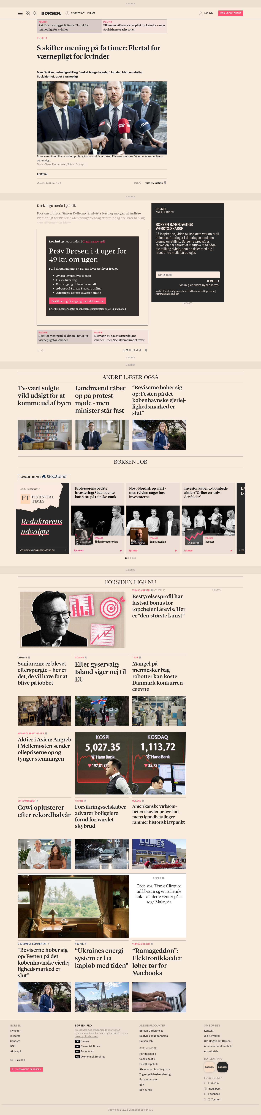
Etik (141, 1084)
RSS (12, 1046)
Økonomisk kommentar (32, 943)
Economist (85, 1051)
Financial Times (88, 1046)
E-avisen (20, 1060)
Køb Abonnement (230, 13)
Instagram (214, 1088)
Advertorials (211, 1051)
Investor (15, 1035)
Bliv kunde (145, 1089)
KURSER (91, 13)
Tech (135, 657)
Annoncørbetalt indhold (218, 1046)
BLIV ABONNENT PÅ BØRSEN (26, 1069)
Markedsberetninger (31, 733)
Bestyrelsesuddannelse (153, 1035)
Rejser (157, 878)
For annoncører (148, 1079)
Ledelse (22, 657)
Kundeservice (147, 1053)
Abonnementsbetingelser (154, 1069)
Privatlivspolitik (148, 1064)
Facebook (214, 1093)
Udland (79, 657)
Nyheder (15, 1030)
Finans (79, 800)
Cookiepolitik (147, 1059)
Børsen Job (146, 1041)
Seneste (15, 1041)
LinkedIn (213, 1083)
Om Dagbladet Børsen (217, 1041)
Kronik (79, 943)
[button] (28, 13)
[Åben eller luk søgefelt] (34, 13)
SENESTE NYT (78, 13)
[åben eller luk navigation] (21, 13)
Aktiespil (15, 1051)
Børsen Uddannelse (151, 1030)
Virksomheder (141, 590)
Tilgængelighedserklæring (155, 1074)
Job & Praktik (212, 1035)
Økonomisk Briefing (90, 1056)
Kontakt (208, 1030)
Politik (42, 37)
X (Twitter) (214, 1099)
